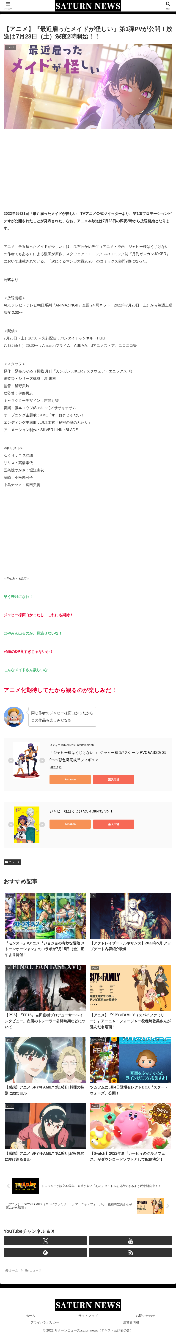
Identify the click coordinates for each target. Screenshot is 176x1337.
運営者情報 (131, 1322)
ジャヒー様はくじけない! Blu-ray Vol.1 (81, 811)
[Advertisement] (88, 167)
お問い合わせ (145, 1316)
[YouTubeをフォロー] (130, 1240)
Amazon (70, 779)
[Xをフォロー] (45, 1240)
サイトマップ (88, 1316)
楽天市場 (113, 779)
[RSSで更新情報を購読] (130, 1252)
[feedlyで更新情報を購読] (45, 1252)
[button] (162, 852)
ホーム (30, 1316)
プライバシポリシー (44, 1322)
